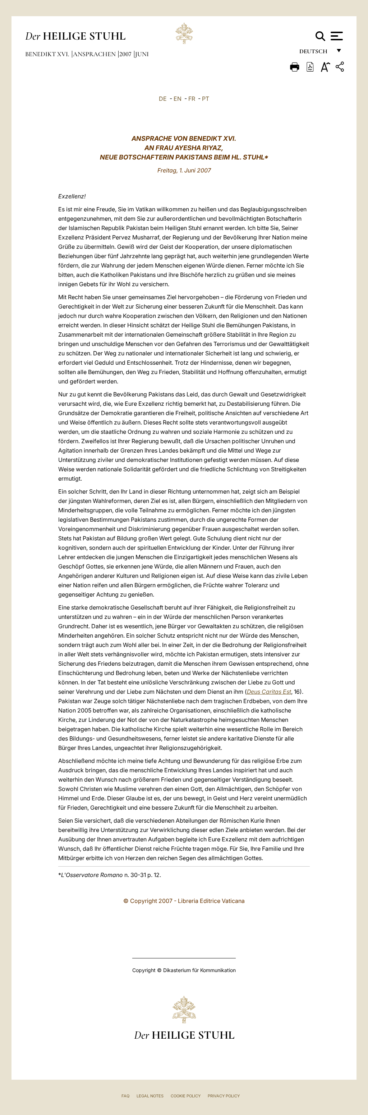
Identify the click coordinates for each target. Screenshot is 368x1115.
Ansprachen (95, 54)
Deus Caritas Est (269, 691)
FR (191, 98)
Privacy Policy (224, 1095)
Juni (142, 54)
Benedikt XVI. (48, 54)
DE (163, 98)
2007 (126, 54)
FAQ (125, 1095)
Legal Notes (150, 1095)
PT (205, 98)
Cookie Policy (186, 1095)
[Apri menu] (336, 36)
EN (177, 98)
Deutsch (315, 53)
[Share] (341, 68)
